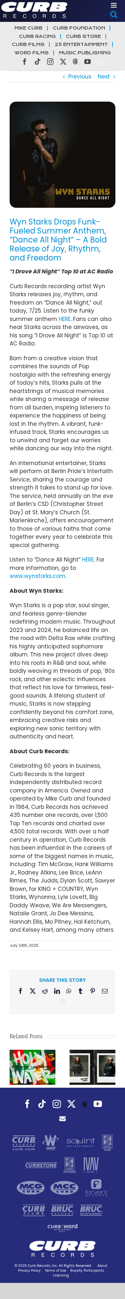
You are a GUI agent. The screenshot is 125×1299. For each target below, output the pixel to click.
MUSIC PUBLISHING (85, 53)
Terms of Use (55, 1270)
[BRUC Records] (63, 1210)
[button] (14, 1067)
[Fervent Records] (96, 1187)
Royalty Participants (87, 1270)
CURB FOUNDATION (79, 28)
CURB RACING (37, 36)
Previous (79, 76)
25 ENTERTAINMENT (81, 44)
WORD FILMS (31, 53)
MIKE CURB (28, 28)
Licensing (61, 1275)
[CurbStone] (41, 1165)
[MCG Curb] (31, 1187)
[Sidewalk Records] (107, 1142)
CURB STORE (83, 36)
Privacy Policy (29, 1270)
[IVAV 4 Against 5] (91, 1165)
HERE (65, 319)
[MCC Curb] (65, 1187)
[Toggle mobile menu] (114, 5)
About (102, 1265)
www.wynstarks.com (37, 576)
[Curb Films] (34, 1210)
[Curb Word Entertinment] (62, 1227)
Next (104, 76)
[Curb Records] (25, 1142)
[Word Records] (51, 1142)
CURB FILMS (28, 44)
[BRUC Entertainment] (91, 1210)
